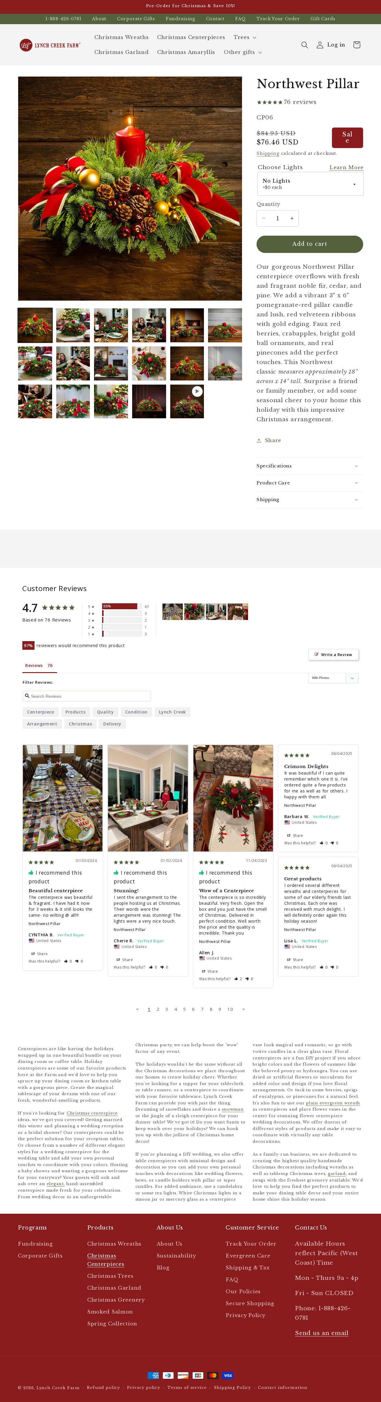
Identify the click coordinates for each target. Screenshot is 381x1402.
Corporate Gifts (136, 18)
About (99, 18)
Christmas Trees (110, 1276)
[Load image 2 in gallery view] (73, 325)
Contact (215, 18)
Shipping (268, 153)
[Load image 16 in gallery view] (149, 401)
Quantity (268, 204)
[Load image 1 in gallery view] (35, 325)
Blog (163, 1268)
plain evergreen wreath (333, 1103)
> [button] (243, 1009)
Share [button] (273, 440)
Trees (242, 37)
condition (136, 712)
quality (105, 712)
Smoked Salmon (110, 1312)
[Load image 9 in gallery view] (111, 363)
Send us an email (322, 1332)
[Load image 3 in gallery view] (111, 325)
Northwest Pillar (45, 923)
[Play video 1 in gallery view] (187, 401)
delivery (112, 724)
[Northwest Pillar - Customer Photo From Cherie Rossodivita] (216, 612)
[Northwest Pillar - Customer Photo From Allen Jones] (238, 612)
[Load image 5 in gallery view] (187, 325)
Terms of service (187, 1387)
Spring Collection (112, 1324)
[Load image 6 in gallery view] (225, 325)
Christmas (80, 724)
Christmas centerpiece (92, 1113)
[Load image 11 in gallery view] (187, 363)
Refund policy (103, 1387)
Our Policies (243, 1291)
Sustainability (176, 1256)
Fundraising (180, 18)
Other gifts (239, 52)
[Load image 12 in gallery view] (225, 363)
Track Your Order (278, 18)
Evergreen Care (248, 1256)
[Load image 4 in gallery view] (149, 325)
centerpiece (40, 712)
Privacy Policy (245, 1315)
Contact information (282, 1387)
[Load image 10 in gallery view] (149, 363)
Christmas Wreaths (114, 1244)
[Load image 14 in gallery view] (73, 401)
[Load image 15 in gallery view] (111, 401)
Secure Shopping (250, 1303)
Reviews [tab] (34, 665)
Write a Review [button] (336, 654)
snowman (233, 1109)
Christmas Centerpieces (105, 1260)
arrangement (42, 724)
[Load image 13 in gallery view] (35, 401)
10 (230, 1009)
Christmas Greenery (116, 1300)
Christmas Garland (114, 1288)
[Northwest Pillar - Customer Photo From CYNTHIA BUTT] (173, 612)
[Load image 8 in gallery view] (73, 363)
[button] (244, 37)
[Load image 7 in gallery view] (35, 363)
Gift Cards (322, 18)
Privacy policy (143, 1387)
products (75, 712)
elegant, (56, 1183)
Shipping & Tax (247, 1268)
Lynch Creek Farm (58, 1387)
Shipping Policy (232, 1387)
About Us (169, 1244)
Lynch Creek (172, 712)
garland (337, 1173)
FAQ (240, 18)
